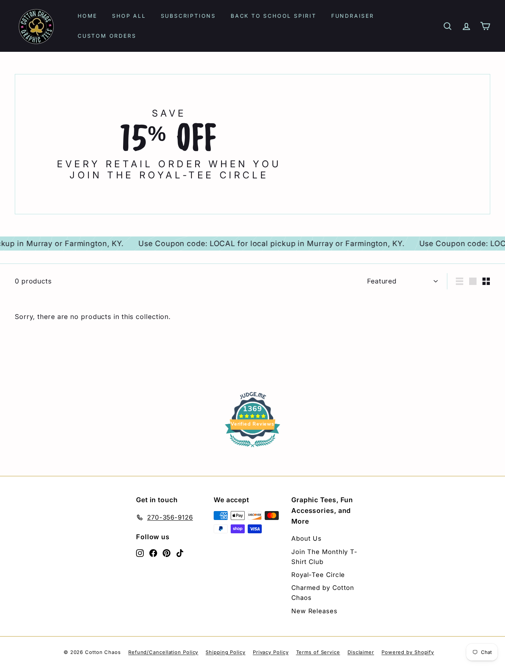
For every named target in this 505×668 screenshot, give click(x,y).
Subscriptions (188, 16)
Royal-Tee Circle (318, 574)
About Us (306, 538)
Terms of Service (318, 652)
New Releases (314, 611)
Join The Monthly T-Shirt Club (324, 556)
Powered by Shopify (408, 652)
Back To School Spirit (273, 16)
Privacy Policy (271, 652)
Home (87, 16)
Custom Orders (107, 36)
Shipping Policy (225, 652)
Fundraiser (352, 16)
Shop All (129, 16)
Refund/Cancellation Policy (163, 652)
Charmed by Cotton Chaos (322, 592)
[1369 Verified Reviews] (252, 448)
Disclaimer (361, 652)
